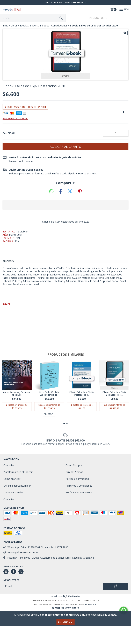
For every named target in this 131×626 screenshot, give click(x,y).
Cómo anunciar (11, 478)
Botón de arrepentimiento (80, 492)
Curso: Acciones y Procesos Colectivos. (16, 393)
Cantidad (9, 133)
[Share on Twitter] (70, 191)
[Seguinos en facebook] (13, 571)
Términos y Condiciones (79, 485)
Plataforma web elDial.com (18, 472)
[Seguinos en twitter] (21, 571)
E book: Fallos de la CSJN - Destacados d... (81, 393)
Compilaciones (59, 25)
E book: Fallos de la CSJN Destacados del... (114, 393)
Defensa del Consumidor (17, 485)
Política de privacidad (77, 478)
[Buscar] (61, 18)
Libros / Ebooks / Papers (24, 25)
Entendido (65, 621)
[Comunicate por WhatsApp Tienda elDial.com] (123, 610)
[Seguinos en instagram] (6, 571)
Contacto (8, 465)
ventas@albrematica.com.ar (23, 552)
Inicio (5, 25)
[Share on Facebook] (61, 191)
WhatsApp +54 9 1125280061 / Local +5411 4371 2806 (38, 547)
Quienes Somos (74, 472)
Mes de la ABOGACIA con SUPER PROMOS (65, 2)
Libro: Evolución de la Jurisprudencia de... (49, 393)
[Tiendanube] (66, 597)
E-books (44, 25)
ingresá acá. (90, 604)
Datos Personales (13, 492)
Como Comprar (74, 465)
